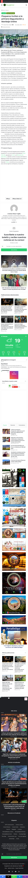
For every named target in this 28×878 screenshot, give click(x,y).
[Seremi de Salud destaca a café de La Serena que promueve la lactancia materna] (21, 319)
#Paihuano (24, 367)
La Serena (20, 829)
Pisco (8, 198)
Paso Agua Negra (22, 834)
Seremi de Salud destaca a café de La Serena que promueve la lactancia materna (21, 326)
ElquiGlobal (4, 364)
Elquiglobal (14, 829)
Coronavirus (22, 827)
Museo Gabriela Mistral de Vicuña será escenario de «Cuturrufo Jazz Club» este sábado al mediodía (7, 326)
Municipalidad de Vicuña (7, 834)
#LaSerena (7, 368)
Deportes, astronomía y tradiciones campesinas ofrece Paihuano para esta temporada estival (17, 440)
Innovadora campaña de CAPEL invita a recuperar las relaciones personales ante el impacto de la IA (21, 309)
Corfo (13, 155)
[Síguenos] (26, 699)
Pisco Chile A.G (17, 198)
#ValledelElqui (4, 367)
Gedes (7, 162)
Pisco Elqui (4, 836)
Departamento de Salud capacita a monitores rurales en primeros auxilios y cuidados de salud (20, 685)
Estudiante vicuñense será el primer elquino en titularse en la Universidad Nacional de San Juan (18, 454)
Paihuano (15, 834)
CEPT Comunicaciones (9, 824)
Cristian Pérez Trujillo (14, 214)
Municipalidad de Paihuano (20, 831)
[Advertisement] (14, 22)
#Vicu (2, 368)
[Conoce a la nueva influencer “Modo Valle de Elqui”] (6, 462)
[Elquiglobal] (8, 5)
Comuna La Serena (19, 824)
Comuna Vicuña (15, 827)
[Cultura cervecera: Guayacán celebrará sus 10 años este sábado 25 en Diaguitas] (6, 431)
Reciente (13, 425)
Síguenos (14, 374)
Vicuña (17, 838)
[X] (16, 222)
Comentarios (22, 425)
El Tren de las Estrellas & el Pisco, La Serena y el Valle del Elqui (18, 447)
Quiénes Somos (11, 868)
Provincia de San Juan (12, 836)
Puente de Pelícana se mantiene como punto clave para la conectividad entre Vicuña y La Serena (14, 783)
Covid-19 (8, 829)
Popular (5, 425)
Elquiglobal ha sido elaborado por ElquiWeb (13, 865)
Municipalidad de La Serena (8, 831)
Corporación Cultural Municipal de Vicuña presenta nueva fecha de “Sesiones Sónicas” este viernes (6, 309)
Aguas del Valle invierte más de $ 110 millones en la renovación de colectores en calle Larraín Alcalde (7, 686)
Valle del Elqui (11, 838)
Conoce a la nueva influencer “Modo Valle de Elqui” (18, 461)
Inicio (6, 868)
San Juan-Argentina (22, 836)
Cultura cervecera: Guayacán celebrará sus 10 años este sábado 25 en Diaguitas (18, 432)
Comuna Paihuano (6, 827)
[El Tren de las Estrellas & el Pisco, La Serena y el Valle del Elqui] (6, 447)
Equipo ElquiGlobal (19, 868)
